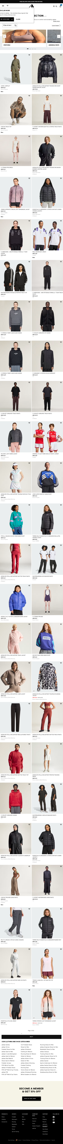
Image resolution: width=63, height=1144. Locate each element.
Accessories (4, 1121)
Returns (44, 1121)
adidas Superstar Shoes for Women (49, 1070)
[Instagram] (53, 1119)
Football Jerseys (6, 1063)
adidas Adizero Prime (27, 1058)
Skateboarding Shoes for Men (48, 1072)
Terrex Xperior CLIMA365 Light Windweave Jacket (15, 209)
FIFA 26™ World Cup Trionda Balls (11, 1070)
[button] (29, 55)
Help (44, 1116)
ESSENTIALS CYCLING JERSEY (8, 1021)
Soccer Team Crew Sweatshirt (41, 655)
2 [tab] (30, 48)
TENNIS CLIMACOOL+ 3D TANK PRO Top (42, 980)
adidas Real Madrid (7, 1058)
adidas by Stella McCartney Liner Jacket (13, 694)
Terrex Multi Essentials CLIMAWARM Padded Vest (46, 940)
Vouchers (45, 1126)
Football (14, 1116)
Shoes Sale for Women (8, 1061)
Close (18, 19)
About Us (34, 1118)
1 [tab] (28, 48)
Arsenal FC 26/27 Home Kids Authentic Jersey (45, 453)
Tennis (13, 1129)
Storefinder (45, 1134)
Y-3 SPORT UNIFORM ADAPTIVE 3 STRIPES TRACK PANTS (47, 126)
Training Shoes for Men (46, 1054)
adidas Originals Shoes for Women (49, 1056)
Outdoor (14, 1126)
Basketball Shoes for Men (47, 1049)
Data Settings (11, 1140)
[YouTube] (54, 1122)
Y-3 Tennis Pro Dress (7, 167)
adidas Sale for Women (8, 1056)
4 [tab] (35, 48)
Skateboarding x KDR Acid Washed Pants (44, 815)
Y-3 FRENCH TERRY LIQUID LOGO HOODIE (11, 333)
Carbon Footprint (36, 1126)
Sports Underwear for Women (48, 1063)
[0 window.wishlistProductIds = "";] (8, 5)
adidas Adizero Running (28, 1063)
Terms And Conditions (45, 1140)
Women (24, 1119)
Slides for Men (25, 1061)
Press (33, 1123)
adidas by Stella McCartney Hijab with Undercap (15, 855)
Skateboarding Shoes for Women (49, 1067)
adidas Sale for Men (7, 1051)
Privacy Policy (35, 1140)
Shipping (45, 1119)
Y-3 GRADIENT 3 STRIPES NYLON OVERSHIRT (43, 373)
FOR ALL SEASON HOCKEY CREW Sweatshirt (13, 536)
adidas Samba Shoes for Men (48, 1065)
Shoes (3, 1116)
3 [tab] (33, 48)
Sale (23, 1124)
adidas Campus (44, 1051)
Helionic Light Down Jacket (9, 453)
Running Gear (25, 1067)
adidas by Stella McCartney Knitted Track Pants (15, 576)
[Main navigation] (3, 5)
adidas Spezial (44, 1061)
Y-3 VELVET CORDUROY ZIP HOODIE (41, 333)
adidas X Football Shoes (8, 1067)
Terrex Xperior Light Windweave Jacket (44, 1021)
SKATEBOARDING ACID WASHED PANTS (42, 576)
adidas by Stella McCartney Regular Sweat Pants (15, 734)
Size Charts (45, 1129)
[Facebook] (54, 1116)
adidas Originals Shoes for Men (49, 1047)
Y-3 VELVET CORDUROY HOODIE (9, 815)
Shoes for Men (25, 1047)
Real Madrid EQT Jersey (39, 251)
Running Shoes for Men (47, 1045)
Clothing (3, 1119)
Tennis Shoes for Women (28, 1070)
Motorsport (14, 1119)
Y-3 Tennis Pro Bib (37, 616)
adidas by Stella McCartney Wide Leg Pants (13, 980)
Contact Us (45, 1131)
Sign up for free (30, 1098)
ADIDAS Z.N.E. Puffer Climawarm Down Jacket (14, 616)
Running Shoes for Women (28, 1054)
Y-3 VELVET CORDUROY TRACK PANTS (10, 413)
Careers (34, 1121)
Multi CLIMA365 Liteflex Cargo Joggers (12, 940)
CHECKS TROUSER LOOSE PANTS (9, 897)
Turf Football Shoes (26, 1045)
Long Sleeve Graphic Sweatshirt (42, 494)
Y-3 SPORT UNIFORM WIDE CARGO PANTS (43, 897)
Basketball (14, 1124)
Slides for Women (26, 1056)
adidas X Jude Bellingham (9, 1054)
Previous (4, 36)
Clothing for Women (26, 1051)
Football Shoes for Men (8, 1049)
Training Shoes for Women (47, 1058)
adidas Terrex (6, 1047)
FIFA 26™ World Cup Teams (9, 1074)
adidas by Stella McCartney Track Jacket (13, 655)
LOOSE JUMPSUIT (5, 86)
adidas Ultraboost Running (28, 1072)
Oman (19, 1140)
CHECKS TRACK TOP (6, 126)
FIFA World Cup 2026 (8, 1065)
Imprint (53, 1140)
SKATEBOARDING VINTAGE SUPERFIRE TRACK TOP (14, 292)
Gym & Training (15, 1131)
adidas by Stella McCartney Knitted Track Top (14, 775)
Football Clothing (26, 1065)
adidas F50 (5, 1072)
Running (14, 1121)
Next (58, 36)
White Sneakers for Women (28, 1074)
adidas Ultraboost (26, 1049)
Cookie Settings (26, 1140)
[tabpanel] (31, 546)
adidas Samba (6, 1045)
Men (23, 1116)
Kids (23, 1121)
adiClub (34, 1128)
